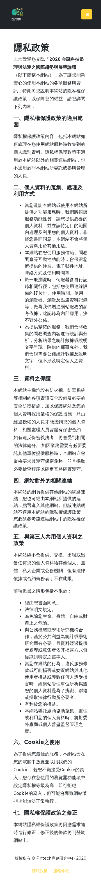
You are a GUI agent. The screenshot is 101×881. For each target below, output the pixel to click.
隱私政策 (40, 870)
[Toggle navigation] (86, 14)
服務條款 (61, 870)
